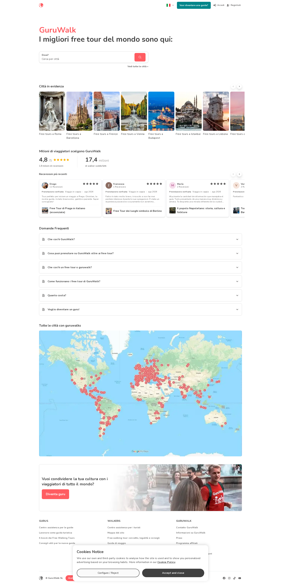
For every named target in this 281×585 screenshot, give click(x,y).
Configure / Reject (108, 573)
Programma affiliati (187, 543)
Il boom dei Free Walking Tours (56, 538)
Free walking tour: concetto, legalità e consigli (133, 538)
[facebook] (224, 578)
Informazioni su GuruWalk (190, 532)
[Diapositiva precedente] (233, 86)
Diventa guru (55, 494)
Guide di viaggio (116, 543)
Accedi (220, 5)
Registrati (236, 5)
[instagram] (229, 578)
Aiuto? (71, 578)
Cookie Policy (166, 562)
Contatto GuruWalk (187, 527)
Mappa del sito (115, 532)
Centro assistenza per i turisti (123, 527)
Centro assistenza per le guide (56, 527)
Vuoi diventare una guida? (194, 5)
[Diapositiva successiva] (239, 86)
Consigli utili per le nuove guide (57, 543)
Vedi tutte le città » (137, 66)
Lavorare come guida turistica (55, 532)
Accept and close (173, 573)
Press (179, 538)
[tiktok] (234, 578)
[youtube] (239, 578)
